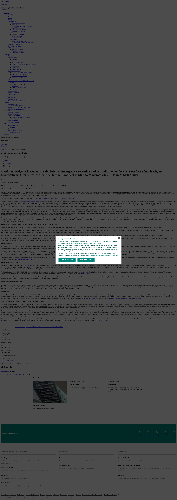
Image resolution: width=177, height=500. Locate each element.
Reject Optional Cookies (86, 259)
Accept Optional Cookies (67, 259)
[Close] (119, 238)
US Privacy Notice (77, 243)
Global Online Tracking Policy (93, 243)
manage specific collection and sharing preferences (104, 255)
